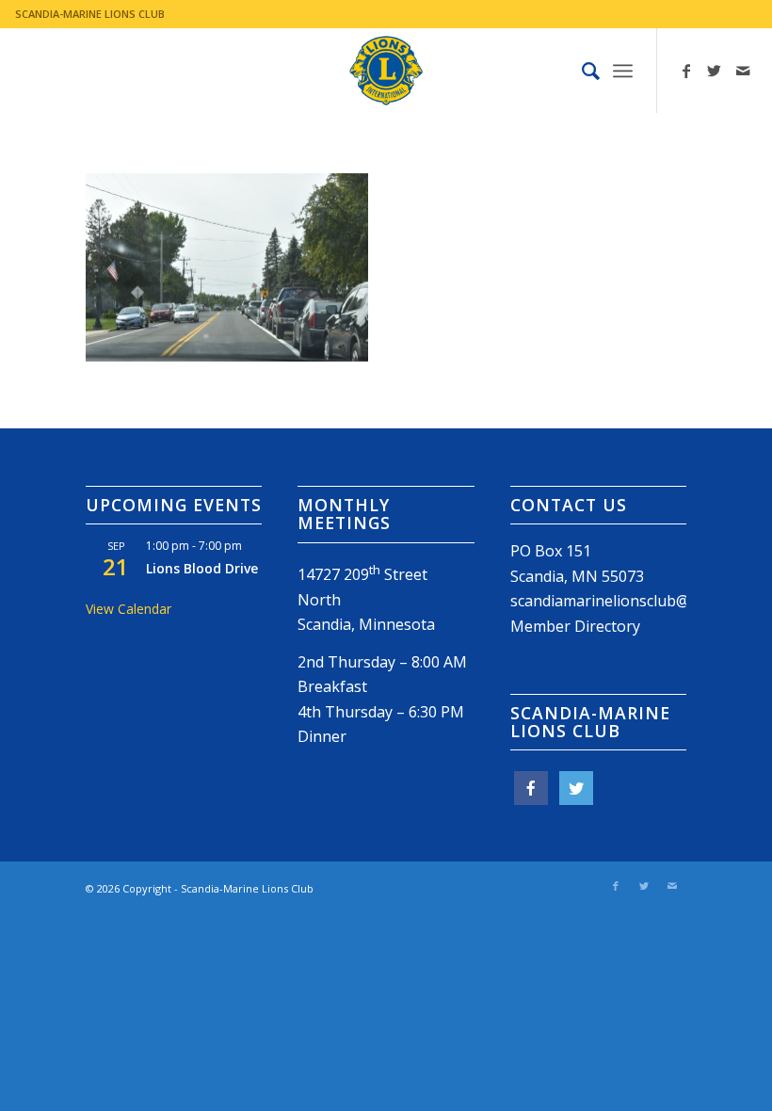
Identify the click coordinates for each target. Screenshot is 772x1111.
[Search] (581, 70)
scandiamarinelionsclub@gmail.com (635, 600)
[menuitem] (581, 70)
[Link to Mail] (743, 70)
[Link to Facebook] (686, 70)
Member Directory (575, 626)
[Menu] (623, 70)
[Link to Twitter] (714, 70)
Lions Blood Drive (202, 568)
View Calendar (128, 609)
